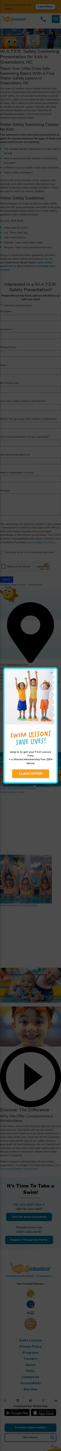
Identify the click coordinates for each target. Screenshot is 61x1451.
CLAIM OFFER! (30, 773)
